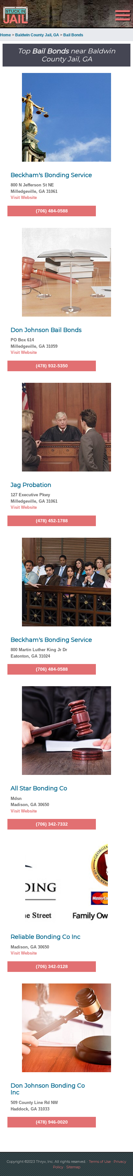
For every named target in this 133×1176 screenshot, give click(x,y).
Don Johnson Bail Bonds (46, 330)
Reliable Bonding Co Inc (45, 936)
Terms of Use (100, 1161)
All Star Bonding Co (39, 788)
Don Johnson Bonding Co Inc (48, 1089)
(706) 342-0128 (52, 966)
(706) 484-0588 (52, 210)
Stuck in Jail (20, 15)
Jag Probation (31, 485)
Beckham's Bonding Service (51, 175)
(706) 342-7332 (52, 824)
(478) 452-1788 (52, 520)
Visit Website (24, 197)
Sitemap (73, 1167)
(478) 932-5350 (52, 365)
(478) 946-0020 (52, 1122)
